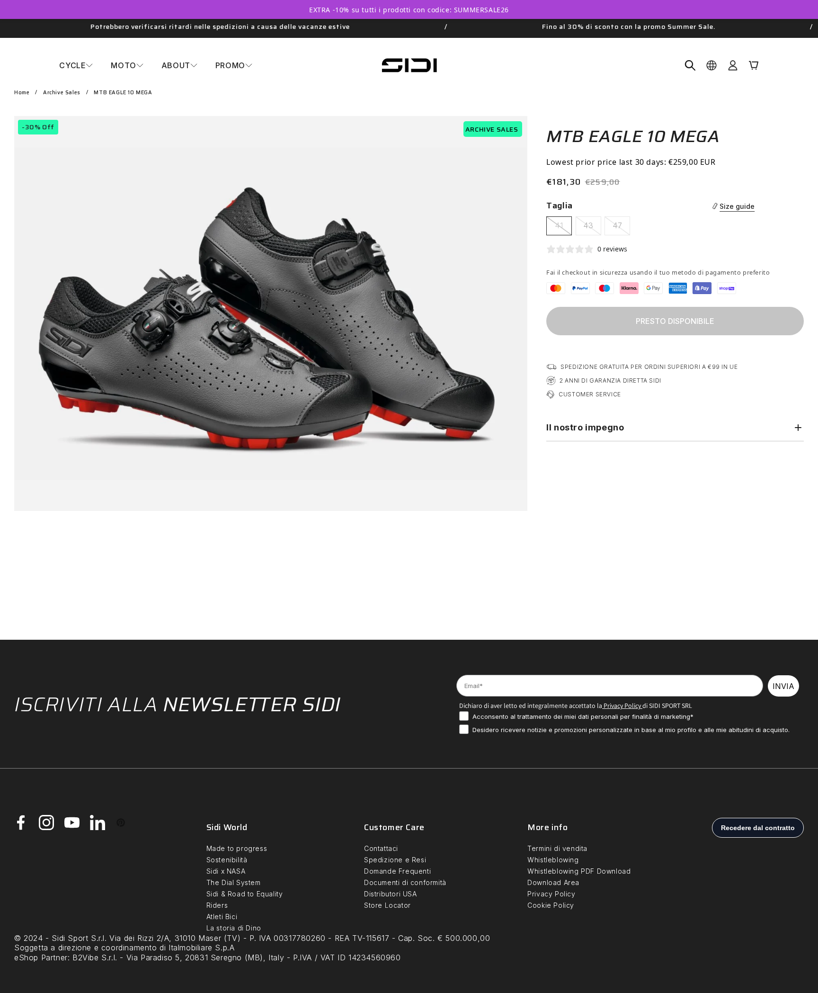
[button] (76, 65)
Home (21, 92)
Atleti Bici (222, 916)
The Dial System (233, 882)
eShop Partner (41, 957)
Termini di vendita (557, 848)
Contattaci (381, 848)
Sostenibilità (227, 860)
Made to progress (236, 848)
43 (592, 227)
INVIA (783, 686)
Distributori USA (390, 894)
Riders (217, 905)
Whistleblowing (552, 860)
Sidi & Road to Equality (244, 894)
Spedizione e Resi (395, 860)
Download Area (553, 882)
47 (621, 227)
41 (563, 227)
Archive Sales (61, 92)
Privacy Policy (621, 705)
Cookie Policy (550, 905)
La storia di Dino (233, 928)
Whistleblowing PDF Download (579, 871)
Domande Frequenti (397, 871)
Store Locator (387, 905)
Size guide (737, 206)
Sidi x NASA (226, 871)
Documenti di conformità (405, 882)
